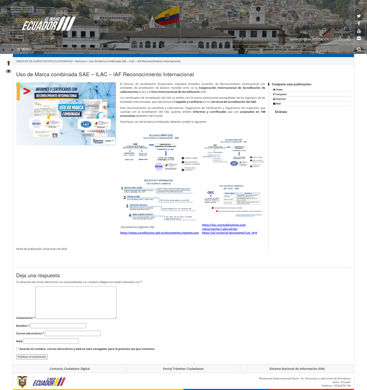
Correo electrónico (30, 333)
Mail (278, 103)
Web (19, 341)
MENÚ (25, 49)
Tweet (278, 89)
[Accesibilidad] (9, 64)
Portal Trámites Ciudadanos (183, 369)
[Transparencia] (8, 72)
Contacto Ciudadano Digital (70, 369)
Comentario (25, 318)
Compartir (280, 94)
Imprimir (280, 98)
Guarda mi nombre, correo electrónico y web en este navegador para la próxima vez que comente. (87, 349)
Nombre (23, 326)
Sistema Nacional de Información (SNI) (297, 369)
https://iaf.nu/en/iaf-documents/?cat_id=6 (229, 233)
